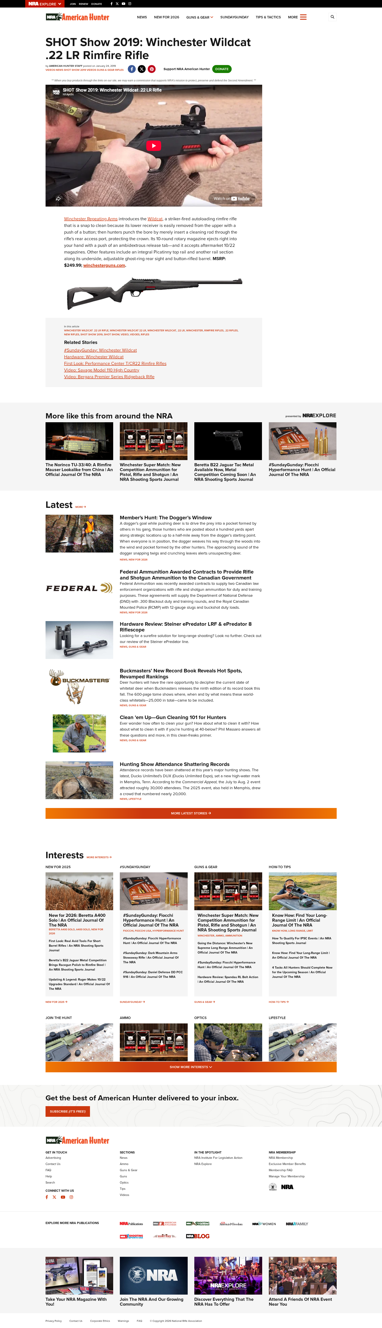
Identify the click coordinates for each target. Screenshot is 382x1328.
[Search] (332, 17)
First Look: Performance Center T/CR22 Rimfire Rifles (115, 363)
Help (49, 1176)
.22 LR (181, 330)
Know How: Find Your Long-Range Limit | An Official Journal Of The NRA (299, 920)
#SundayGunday (135, 866)
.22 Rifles (231, 330)
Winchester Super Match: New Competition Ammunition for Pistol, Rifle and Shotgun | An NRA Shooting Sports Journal (150, 472)
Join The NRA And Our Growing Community (151, 1301)
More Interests (98, 857)
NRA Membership (281, 1157)
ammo (220, 936)
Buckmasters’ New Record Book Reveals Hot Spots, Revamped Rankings (181, 673)
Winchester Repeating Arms (91, 218)
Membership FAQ (280, 1170)
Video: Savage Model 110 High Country (101, 370)
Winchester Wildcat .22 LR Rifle (86, 330)
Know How (279, 931)
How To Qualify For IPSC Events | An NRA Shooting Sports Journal (301, 940)
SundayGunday (234, 17)
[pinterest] (152, 67)
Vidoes (134, 334)
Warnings (123, 1321)
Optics (200, 1017)
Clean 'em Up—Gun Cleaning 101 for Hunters (173, 717)
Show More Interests (215, 1066)
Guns (123, 1176)
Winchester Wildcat (161, 330)
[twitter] (142, 67)
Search (50, 1182)
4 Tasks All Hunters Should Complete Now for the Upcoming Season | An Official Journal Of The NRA (302, 972)
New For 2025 (58, 866)
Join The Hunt (59, 1017)
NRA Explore (203, 1164)
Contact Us (53, 1164)
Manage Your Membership (287, 1176)
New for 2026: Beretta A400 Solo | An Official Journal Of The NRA (77, 920)
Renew (83, 4)
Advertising (53, 1157)
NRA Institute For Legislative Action (218, 1157)
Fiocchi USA (143, 931)
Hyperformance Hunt (168, 931)
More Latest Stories (209, 813)
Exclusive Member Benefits (287, 1164)
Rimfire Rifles (213, 330)
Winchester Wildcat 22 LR (128, 330)
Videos (50, 70)
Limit (310, 931)
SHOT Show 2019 (75, 70)
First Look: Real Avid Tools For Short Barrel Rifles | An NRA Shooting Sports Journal (76, 946)
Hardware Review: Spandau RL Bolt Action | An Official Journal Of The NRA (228, 979)
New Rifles (71, 334)
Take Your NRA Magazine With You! (76, 1301)
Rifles (119, 70)
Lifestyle (135, 799)
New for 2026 (166, 17)
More (79, 507)
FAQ (48, 1170)
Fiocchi (128, 931)
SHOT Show (111, 334)
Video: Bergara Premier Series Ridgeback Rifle (109, 376)
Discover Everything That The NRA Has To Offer (224, 1301)
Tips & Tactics (268, 17)
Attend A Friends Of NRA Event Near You (300, 1301)
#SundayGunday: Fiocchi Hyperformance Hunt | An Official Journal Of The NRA (302, 469)
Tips (123, 1188)
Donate (96, 4)
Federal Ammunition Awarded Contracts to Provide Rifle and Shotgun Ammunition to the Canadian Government (187, 574)
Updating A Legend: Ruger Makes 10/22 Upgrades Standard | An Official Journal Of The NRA (79, 984)
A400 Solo (83, 929)
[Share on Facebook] (132, 67)
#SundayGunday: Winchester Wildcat (100, 350)
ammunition (233, 936)
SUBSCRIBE (68, 1111)
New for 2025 (55, 1002)
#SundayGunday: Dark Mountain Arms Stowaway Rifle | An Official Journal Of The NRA (151, 958)
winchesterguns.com (104, 265)
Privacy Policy (54, 1321)
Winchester (194, 330)
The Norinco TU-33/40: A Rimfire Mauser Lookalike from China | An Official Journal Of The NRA (79, 469)
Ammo (125, 1017)
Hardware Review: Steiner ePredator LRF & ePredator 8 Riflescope (186, 627)
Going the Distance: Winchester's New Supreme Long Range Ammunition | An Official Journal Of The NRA (225, 948)
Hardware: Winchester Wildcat (94, 356)
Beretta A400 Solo (62, 929)
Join (73, 4)
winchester (206, 936)
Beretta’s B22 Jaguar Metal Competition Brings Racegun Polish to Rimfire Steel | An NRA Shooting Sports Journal (78, 965)
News (142, 17)
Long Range (296, 931)
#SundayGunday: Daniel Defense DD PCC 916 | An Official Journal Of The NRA (153, 974)
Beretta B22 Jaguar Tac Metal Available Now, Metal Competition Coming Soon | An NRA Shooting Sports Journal (225, 472)
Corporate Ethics (100, 1321)
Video (125, 334)
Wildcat (155, 218)
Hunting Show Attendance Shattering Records (174, 764)
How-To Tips (280, 866)
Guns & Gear (197, 17)
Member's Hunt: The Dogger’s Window (166, 518)
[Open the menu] (303, 17)
